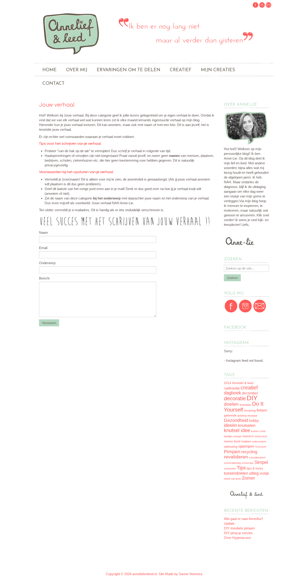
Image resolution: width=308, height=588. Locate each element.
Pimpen (232, 451)
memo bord (261, 436)
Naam (43, 232)
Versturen (49, 323)
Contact (53, 83)
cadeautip (232, 388)
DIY (252, 398)
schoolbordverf (257, 457)
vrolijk (264, 473)
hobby (254, 421)
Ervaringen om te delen (128, 70)
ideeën (230, 425)
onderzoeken (259, 441)
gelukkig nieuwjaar (247, 415)
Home (49, 70)
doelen (231, 404)
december (250, 393)
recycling (249, 452)
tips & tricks (255, 468)
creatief (249, 388)
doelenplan (245, 404)
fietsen (262, 410)
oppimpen (246, 446)
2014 (227, 383)
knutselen (246, 425)
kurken (255, 431)
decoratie (235, 398)
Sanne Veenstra (190, 574)
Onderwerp (47, 263)
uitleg (254, 473)
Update (229, 523)
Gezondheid (236, 420)
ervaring (250, 410)
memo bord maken (237, 441)
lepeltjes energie (232, 436)
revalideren (236, 456)
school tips (247, 463)
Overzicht (260, 446)
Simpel (261, 462)
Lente (263, 431)
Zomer (248, 478)
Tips (241, 468)
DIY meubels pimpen (239, 528)
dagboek (232, 392)
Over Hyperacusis (237, 538)
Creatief (180, 70)
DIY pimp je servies (238, 533)
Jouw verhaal (57, 105)
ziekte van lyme (232, 478)
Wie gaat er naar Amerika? (243, 519)
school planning (232, 463)
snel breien (230, 468)
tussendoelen (236, 473)
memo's (248, 436)
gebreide (230, 415)
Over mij (76, 70)
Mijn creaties (218, 70)
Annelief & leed (242, 383)
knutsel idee (237, 430)
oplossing (230, 446)
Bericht (44, 278)
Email (43, 248)
